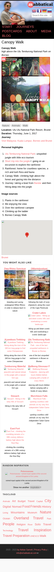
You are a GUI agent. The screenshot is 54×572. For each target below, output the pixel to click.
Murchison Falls (39, 396)
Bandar (37, 183)
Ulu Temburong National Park (20, 154)
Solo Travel (43, 524)
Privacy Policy (40, 549)
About (31, 31)
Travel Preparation (16, 536)
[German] (44, 11)
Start (7, 27)
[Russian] (49, 11)
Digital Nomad (12, 506)
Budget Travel (26, 501)
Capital (39, 501)
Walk (25, 125)
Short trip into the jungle (18, 161)
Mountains (18, 512)
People (8, 524)
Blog (6, 36)
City (48, 501)
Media (46, 31)
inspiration (35, 487)
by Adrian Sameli (24, 549)
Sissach (15, 396)
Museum (32, 512)
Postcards (12, 31)
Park (49, 518)
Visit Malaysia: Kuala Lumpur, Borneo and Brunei (27, 141)
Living (5, 512)
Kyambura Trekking (15, 339)
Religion (21, 524)
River (30, 524)
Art (14, 501)
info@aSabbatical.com (27, 553)
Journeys (25, 27)
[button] (27, 235)
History (46, 506)
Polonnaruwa (27, 471)
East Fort (15, 428)
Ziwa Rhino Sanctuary (15, 269)
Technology (8, 530)
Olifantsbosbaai (39, 269)
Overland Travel (28, 518)
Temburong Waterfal (15, 366)
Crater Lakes (39, 313)
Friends (35, 506)
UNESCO (34, 536)
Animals (16, 125)
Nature (5, 125)
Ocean (6, 518)
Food (26, 506)
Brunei (5, 257)
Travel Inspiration (34, 530)
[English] (34, 11)
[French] (39, 11)
